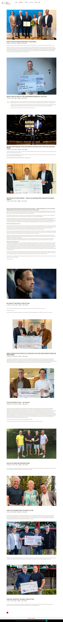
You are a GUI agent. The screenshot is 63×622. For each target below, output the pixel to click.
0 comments (19, 43)
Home (16, 2)
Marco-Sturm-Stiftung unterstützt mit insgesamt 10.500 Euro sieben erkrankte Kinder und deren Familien (31, 354)
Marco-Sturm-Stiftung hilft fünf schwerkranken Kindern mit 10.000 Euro (27, 96)
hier (13, 310)
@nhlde (35, 312)
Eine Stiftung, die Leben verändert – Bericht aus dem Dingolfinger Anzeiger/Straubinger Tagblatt (30, 198)
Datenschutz (33, 618)
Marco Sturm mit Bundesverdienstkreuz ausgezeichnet (21, 41)
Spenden (26, 2)
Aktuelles (21, 2)
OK (46, 620)
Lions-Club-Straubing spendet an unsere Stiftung (20, 510)
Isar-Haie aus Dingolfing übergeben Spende (18, 463)
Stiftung (31, 2)
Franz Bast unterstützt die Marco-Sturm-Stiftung (20, 599)
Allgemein (25, 43)
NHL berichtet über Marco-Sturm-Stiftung (18, 303)
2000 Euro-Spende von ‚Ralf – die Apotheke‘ (18, 402)
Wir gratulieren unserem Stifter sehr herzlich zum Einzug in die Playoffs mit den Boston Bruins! (31, 147)
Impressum (29, 618)
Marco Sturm (37, 2)
